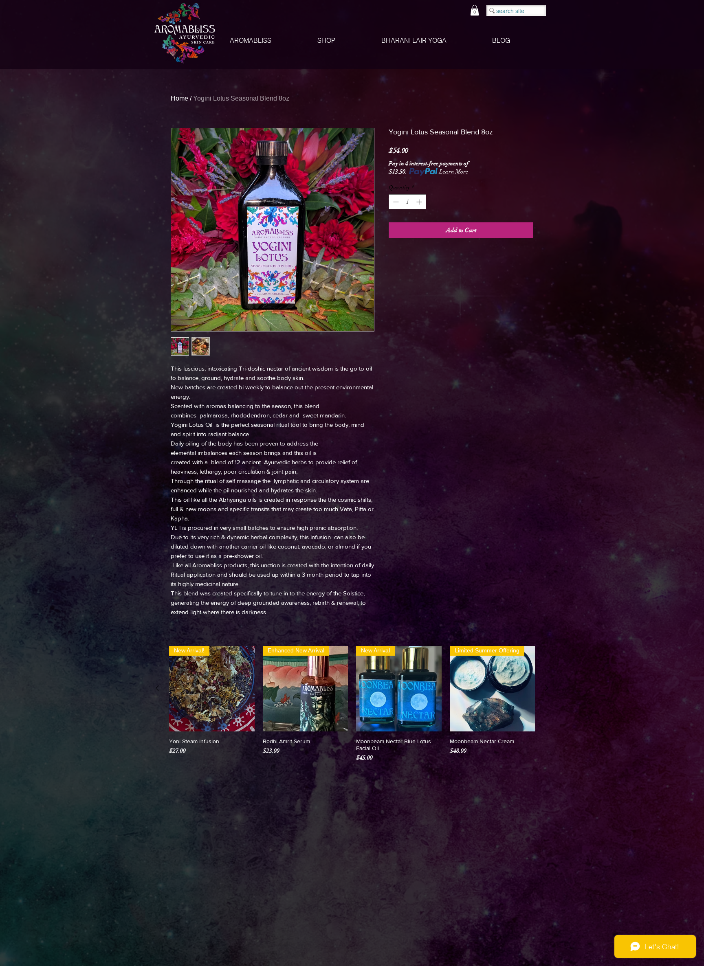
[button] (474, 10)
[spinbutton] (407, 202)
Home (179, 98)
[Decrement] (395, 202)
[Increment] (420, 202)
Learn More (453, 171)
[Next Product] (547, 688)
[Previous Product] (157, 688)
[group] (352, 703)
